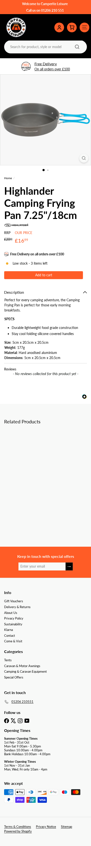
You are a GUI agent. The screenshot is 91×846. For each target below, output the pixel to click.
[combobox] (45, 47)
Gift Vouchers (13, 601)
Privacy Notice (46, 827)
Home (8, 178)
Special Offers (13, 677)
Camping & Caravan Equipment (25, 671)
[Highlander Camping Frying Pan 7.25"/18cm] (34, 468)
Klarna (8, 630)
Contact (9, 635)
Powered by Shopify (18, 831)
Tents (8, 660)
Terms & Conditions (17, 827)
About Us (10, 613)
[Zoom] (83, 158)
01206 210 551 (52, 10)
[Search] (77, 46)
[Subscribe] (69, 566)
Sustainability (13, 624)
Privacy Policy (13, 618)
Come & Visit (13, 641)
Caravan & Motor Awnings (22, 666)
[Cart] (72, 27)
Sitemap (66, 827)
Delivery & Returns (17, 607)
